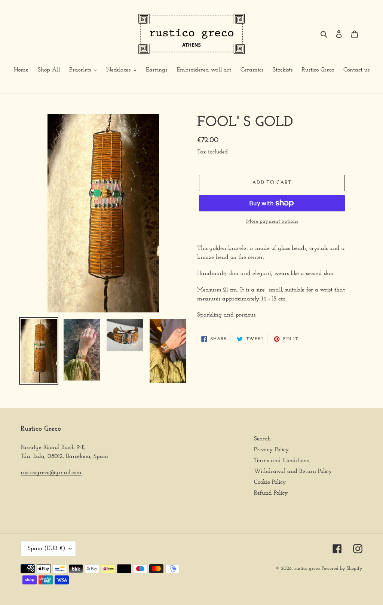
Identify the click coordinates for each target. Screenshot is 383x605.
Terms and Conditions (281, 461)
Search (262, 439)
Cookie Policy (270, 482)
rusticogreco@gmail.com (51, 473)
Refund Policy (271, 493)
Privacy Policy (271, 450)
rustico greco (307, 568)
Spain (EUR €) (46, 548)
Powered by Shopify (342, 568)
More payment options (272, 221)
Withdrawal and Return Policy (293, 471)
